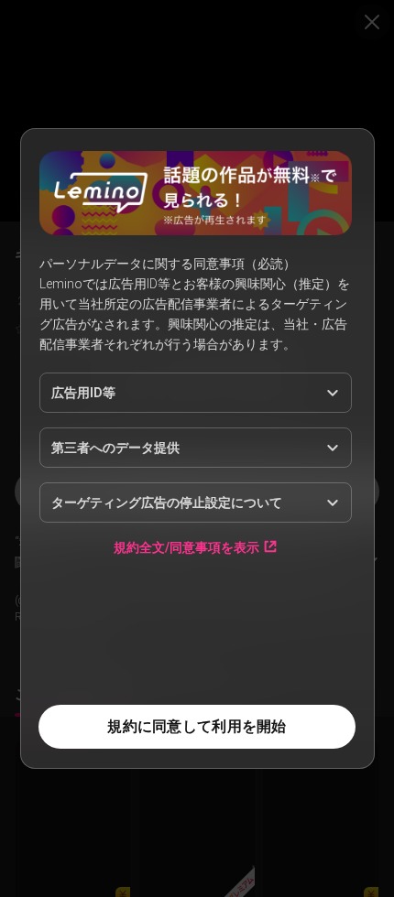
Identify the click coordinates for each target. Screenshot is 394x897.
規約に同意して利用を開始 (196, 726)
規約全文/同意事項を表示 (186, 547)
